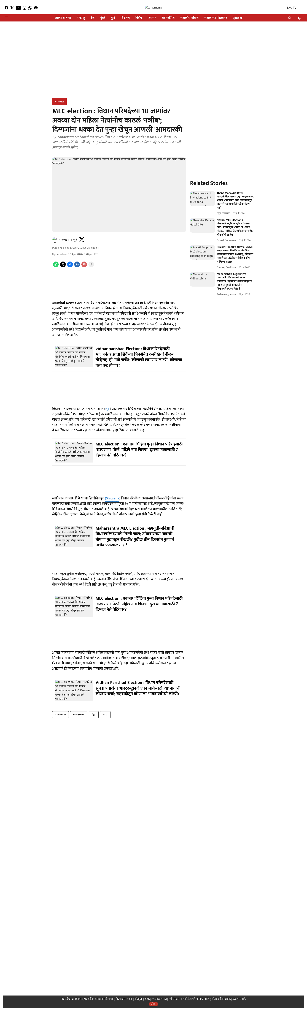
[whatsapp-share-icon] (56, 266)
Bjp (94, 714)
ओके (153, 1004)
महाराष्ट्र (81, 18)
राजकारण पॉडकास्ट (215, 18)
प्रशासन (152, 18)
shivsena (60, 714)
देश (93, 18)
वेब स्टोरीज (168, 18)
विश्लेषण (125, 18)
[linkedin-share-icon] (77, 266)
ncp (105, 714)
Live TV (291, 7)
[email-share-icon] (84, 266)
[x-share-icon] (63, 266)
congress (78, 714)
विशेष (138, 18)
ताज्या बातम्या (63, 18)
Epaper (237, 18)
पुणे (113, 18)
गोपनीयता (200, 999)
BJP (107, 409)
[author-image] (55, 240)
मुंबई (102, 18)
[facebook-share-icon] (70, 266)
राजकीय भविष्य (189, 18)
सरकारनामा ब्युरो (68, 240)
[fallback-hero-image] (202, 198)
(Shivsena (112, 498)
